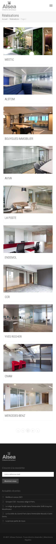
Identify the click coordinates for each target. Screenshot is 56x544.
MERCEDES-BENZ (15, 415)
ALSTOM (10, 99)
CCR (7, 297)
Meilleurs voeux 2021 (14, 497)
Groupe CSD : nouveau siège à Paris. (20, 501)
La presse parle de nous (15, 521)
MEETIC (9, 59)
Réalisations (14, 19)
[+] (28, 41)
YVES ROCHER (13, 336)
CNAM (8, 376)
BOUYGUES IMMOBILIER (19, 138)
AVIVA (8, 178)
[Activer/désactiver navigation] (51, 5)
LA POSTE (10, 218)
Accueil (4, 19)
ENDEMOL (11, 257)
